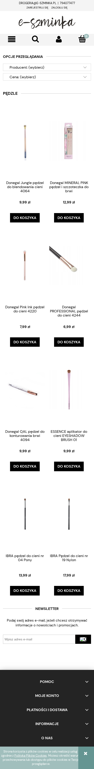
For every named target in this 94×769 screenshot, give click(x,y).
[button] (12, 39)
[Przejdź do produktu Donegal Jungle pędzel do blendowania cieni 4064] (24, 141)
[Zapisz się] (83, 639)
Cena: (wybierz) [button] (23, 77)
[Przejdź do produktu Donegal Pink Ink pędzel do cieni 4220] (24, 265)
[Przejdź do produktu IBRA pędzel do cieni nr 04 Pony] (24, 514)
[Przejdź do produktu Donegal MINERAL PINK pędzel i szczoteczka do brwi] (69, 141)
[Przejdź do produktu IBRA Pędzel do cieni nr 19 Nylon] (69, 514)
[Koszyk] (82, 39)
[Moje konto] (58, 39)
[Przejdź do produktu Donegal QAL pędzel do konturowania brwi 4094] (24, 389)
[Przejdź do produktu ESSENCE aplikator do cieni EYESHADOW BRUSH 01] (69, 389)
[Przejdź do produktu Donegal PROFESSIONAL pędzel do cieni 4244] (69, 265)
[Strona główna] (47, 22)
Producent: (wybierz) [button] (27, 67)
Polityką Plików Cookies (30, 756)
